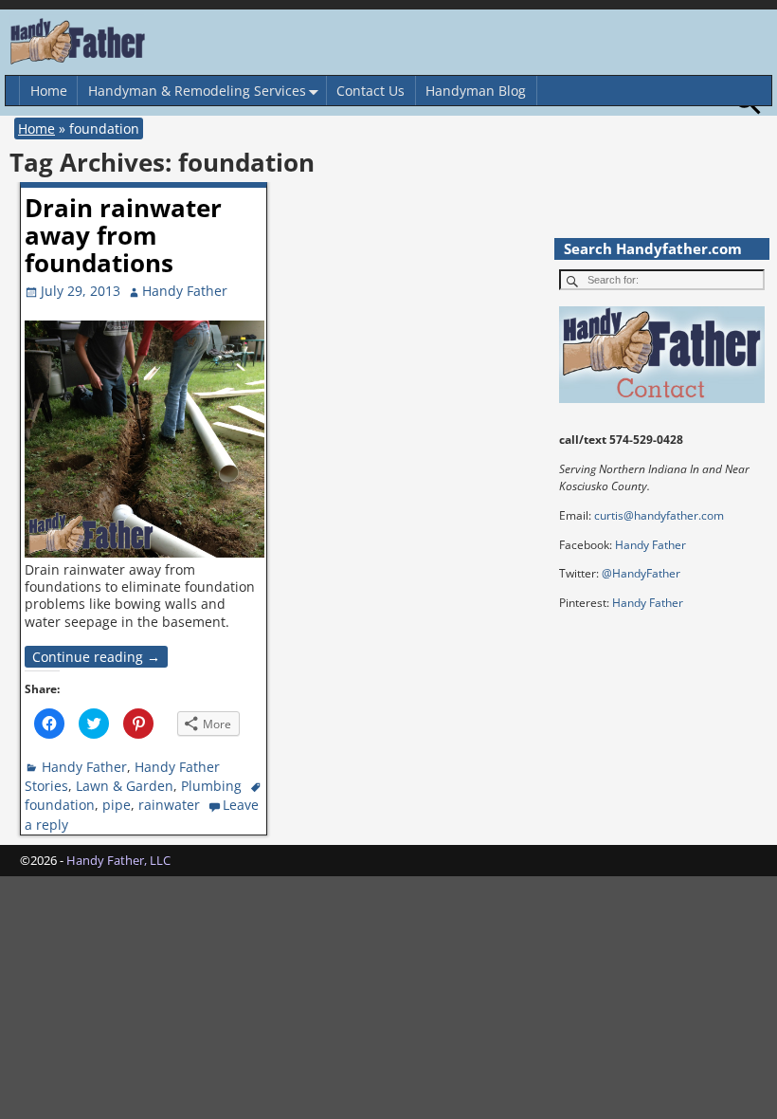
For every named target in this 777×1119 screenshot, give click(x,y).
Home (48, 91)
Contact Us (370, 91)
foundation (60, 805)
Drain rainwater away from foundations (123, 235)
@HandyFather (641, 573)
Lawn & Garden (124, 786)
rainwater (169, 805)
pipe (116, 805)
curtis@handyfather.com (659, 515)
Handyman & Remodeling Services (197, 91)
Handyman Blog (475, 91)
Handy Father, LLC (118, 860)
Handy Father (84, 767)
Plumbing (211, 786)
